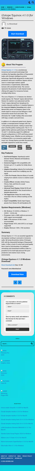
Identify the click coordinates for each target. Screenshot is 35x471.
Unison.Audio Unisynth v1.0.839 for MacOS (14, 408)
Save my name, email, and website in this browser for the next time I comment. (17, 319)
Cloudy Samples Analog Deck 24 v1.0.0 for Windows (17, 419)
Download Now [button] (17, 274)
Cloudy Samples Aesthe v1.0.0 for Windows (14, 411)
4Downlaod (18, 458)
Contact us (12, 456)
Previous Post (15, 282)
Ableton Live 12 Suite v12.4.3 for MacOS (13, 437)
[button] (29, 2)
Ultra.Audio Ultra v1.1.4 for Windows (12, 445)
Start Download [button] (17, 34)
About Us (4, 456)
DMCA (19, 456)
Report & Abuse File (7, 458)
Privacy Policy (27, 456)
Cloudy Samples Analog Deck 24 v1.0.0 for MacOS (17, 423)
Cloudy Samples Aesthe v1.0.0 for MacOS (14, 415)
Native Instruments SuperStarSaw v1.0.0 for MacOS (17, 441)
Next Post (20, 282)
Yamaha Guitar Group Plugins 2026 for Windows (16, 433)
